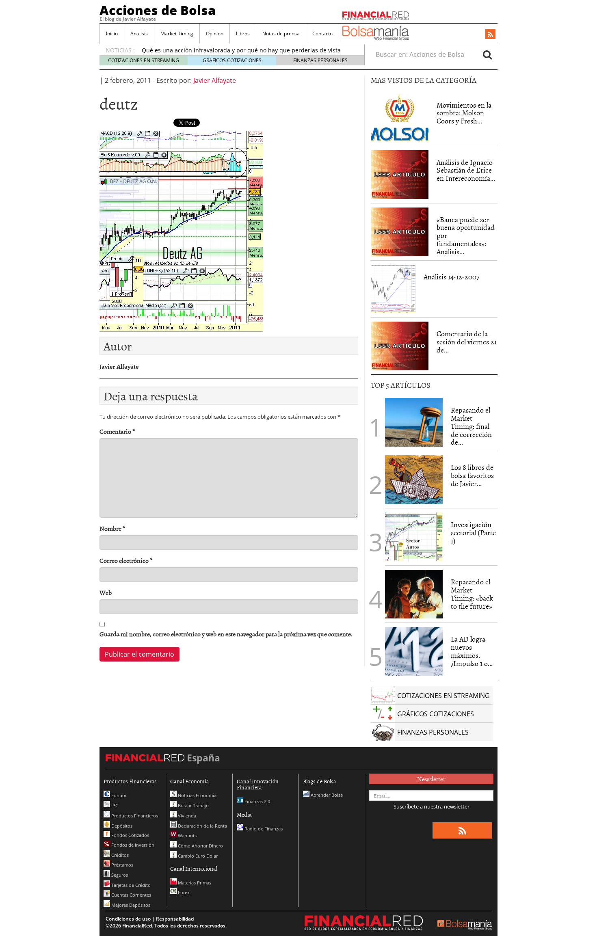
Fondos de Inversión (132, 845)
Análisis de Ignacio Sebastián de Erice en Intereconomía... (466, 170)
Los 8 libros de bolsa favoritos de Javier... (472, 475)
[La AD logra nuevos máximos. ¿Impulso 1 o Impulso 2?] (414, 651)
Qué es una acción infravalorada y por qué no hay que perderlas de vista (241, 50)
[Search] (487, 54)
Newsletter (431, 779)
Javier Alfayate (214, 80)
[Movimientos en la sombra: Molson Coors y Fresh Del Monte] (399, 117)
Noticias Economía (196, 795)
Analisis (139, 33)
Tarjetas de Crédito (130, 885)
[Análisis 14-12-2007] (393, 289)
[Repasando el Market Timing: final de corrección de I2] (414, 422)
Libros (243, 33)
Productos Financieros (134, 816)
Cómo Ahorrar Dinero (200, 846)
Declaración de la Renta (202, 826)
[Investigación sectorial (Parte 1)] (414, 536)
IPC (114, 805)
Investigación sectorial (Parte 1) (473, 532)
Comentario (117, 431)
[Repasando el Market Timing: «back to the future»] (414, 594)
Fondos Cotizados (129, 835)
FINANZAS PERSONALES (320, 60)
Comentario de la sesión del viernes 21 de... (467, 341)
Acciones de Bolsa (158, 10)
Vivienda (186, 816)
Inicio (112, 33)
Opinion (214, 33)
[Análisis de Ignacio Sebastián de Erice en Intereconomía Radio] (399, 173)
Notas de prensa (281, 33)
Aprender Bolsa (326, 795)
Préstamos (121, 865)
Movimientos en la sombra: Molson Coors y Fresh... (464, 113)
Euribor (118, 795)
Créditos (119, 855)
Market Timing (176, 33)
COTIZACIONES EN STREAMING (143, 60)
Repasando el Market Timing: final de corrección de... (471, 425)
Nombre (112, 528)
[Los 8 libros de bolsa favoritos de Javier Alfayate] (414, 479)
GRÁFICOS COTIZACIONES (232, 60)
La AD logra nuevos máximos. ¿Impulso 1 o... (472, 650)
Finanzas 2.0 (256, 801)
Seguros (119, 875)
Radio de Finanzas (263, 829)
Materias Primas (194, 883)
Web (106, 592)
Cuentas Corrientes (130, 895)
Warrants (187, 835)
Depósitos (121, 826)
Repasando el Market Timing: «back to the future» (472, 593)
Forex (183, 892)
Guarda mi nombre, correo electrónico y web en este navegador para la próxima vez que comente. (226, 634)
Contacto (322, 33)
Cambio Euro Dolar (197, 856)
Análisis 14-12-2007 (452, 276)
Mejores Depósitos (130, 905)
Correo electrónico (126, 560)
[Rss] (490, 34)
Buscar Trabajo (193, 805)
